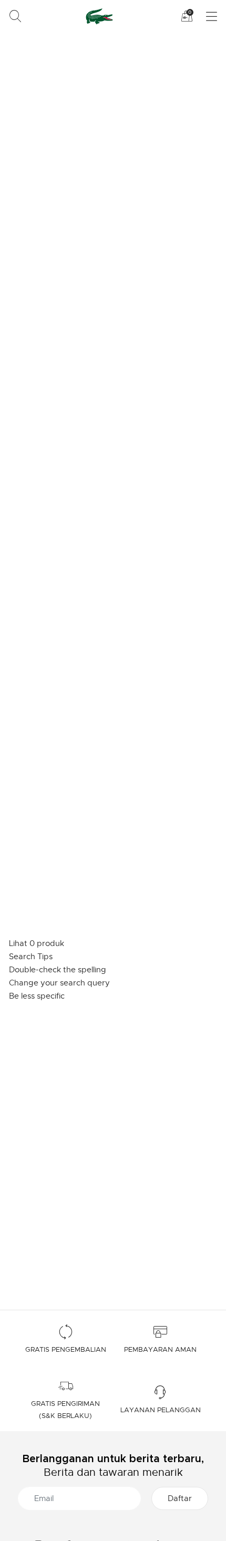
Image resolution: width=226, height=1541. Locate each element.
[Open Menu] (205, 16)
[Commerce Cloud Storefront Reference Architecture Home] (97, 16)
